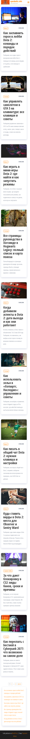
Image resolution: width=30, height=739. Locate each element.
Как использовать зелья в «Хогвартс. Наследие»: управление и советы (12, 386)
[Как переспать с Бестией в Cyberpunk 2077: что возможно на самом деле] (14, 623)
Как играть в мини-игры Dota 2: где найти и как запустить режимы (11, 175)
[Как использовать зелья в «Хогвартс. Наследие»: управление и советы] (14, 360)
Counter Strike (8, 571)
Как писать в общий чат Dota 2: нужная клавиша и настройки (13, 456)
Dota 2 (6, 28)
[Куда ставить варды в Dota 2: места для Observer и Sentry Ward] (14, 496)
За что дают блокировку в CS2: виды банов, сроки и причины (13, 582)
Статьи (6, 96)
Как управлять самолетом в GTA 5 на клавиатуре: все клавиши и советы (13, 110)
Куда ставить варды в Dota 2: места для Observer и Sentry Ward (13, 520)
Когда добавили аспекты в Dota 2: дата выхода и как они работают (13, 316)
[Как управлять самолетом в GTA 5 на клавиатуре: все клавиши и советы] (14, 84)
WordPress (15, 733)
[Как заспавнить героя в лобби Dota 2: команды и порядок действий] (14, 15)
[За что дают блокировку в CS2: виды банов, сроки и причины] (14, 559)
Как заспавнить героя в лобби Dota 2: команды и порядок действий (13, 42)
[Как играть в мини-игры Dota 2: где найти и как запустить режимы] (14, 151)
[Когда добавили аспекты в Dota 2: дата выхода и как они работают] (14, 290)
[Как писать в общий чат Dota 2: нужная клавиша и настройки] (14, 429)
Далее (19, 684)
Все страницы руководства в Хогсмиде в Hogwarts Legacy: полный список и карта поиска (13, 246)
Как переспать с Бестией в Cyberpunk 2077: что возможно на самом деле (13, 648)
